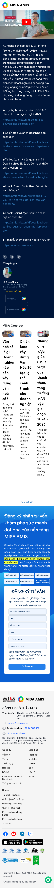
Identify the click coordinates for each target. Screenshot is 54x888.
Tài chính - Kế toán (11, 795)
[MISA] (9, 699)
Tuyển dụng (7, 763)
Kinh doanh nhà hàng (12, 819)
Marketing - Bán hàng (12, 803)
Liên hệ (5, 772)
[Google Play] (33, 842)
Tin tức (5, 759)
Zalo (31, 768)
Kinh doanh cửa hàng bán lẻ (12, 813)
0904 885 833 (32, 728)
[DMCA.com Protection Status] (42, 850)
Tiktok (32, 776)
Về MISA (6, 755)
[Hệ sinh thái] (31, 699)
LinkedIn (32, 763)
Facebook (33, 755)
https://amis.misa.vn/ (16, 733)
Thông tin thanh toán (12, 783)
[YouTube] (14, 834)
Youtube (33, 759)
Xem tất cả (27, 502)
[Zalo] (30, 834)
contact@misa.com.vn (17, 723)
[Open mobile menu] (49, 5)
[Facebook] (5, 834)
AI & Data (6, 823)
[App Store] (12, 842)
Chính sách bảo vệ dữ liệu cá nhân (12, 777)
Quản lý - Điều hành (11, 808)
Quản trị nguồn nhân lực (13, 799)
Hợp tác (6, 768)
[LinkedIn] (22, 834)
